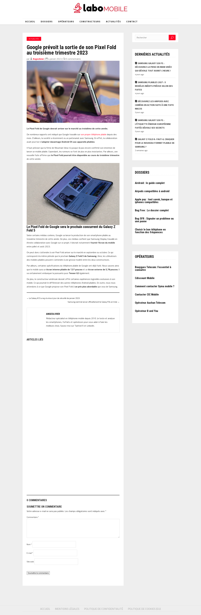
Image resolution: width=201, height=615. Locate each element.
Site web (30, 561)
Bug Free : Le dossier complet (152, 210)
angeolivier (38, 58)
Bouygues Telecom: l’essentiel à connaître (153, 268)
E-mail (30, 553)
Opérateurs (66, 21)
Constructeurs (90, 21)
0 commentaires (73, 58)
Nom (29, 544)
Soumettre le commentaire (38, 573)
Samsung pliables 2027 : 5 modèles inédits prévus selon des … (59, 480)
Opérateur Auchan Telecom (150, 302)
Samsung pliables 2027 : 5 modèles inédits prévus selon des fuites (154, 86)
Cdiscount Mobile (145, 278)
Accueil (30, 21)
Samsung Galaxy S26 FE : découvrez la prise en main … (55, 405)
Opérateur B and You (146, 311)
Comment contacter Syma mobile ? (154, 286)
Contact (132, 21)
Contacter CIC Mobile (147, 294)
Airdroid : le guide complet (150, 183)
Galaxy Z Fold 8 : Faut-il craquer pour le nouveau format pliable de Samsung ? (154, 143)
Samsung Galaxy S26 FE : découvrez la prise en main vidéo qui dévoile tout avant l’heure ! (153, 67)
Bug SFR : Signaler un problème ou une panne (154, 220)
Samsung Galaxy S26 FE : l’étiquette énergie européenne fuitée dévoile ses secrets (153, 124)
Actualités (113, 21)
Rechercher (172, 37)
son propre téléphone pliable (93, 134)
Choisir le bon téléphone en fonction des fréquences (150, 231)
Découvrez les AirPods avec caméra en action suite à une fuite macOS (154, 105)
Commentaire (33, 517)
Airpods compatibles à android (152, 191)
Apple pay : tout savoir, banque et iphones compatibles (154, 201)
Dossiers (47, 21)
